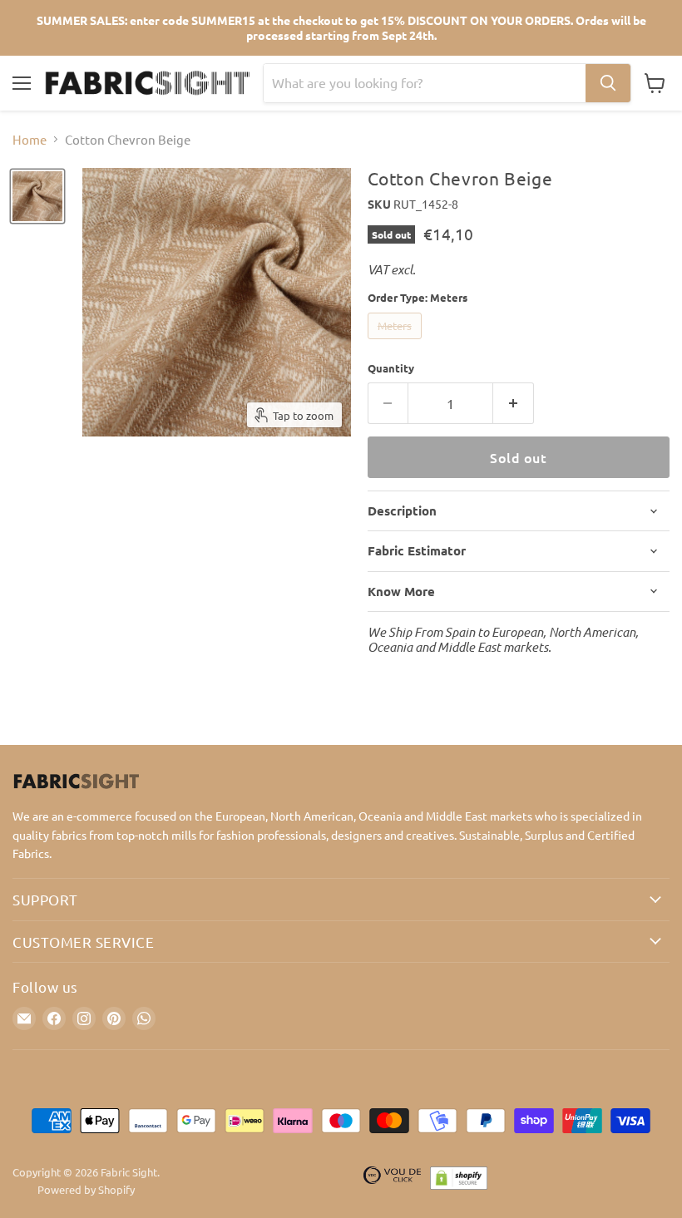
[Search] (608, 83)
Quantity (391, 368)
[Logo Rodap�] (392, 1181)
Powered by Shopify (86, 1189)
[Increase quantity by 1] (513, 403)
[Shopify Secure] (459, 1181)
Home (29, 139)
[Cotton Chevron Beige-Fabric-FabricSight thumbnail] (37, 196)
